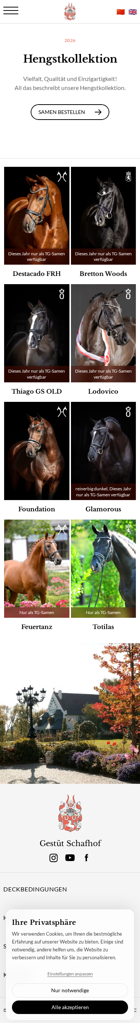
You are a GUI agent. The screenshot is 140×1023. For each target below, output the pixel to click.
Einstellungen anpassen (70, 974)
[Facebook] (87, 858)
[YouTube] (70, 858)
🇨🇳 (120, 11)
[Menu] (10, 10)
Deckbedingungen (35, 889)
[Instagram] (54, 858)
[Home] (70, 814)
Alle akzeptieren (70, 1007)
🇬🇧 (132, 11)
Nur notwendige (70, 990)
